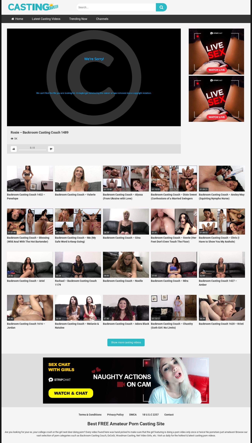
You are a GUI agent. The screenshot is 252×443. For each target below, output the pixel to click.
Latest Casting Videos (46, 19)
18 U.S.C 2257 (150, 414)
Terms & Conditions (90, 414)
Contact (169, 414)
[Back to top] (240, 432)
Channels (102, 19)
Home (19, 19)
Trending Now (78, 19)
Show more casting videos (126, 342)
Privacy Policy (115, 414)
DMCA (133, 414)
